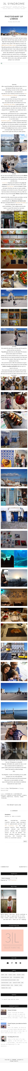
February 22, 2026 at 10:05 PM (12, 816)
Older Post (22, 866)
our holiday (4, 982)
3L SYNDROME (14, 3)
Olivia (18, 974)
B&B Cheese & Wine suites (9, 45)
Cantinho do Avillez (21, 202)
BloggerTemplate (14, 1061)
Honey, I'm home (12, 1010)
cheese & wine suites (14, 795)
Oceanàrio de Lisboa (9, 104)
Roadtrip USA (5, 977)
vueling (4, 798)
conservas (4, 182)
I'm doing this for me (13, 1036)
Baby (2, 974)
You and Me (17, 977)
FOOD (10, 974)
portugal (10, 796)
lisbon (3, 796)
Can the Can (10, 186)
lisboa (24, 795)
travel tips (4, 987)
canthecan (9, 794)
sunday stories (5, 985)
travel (16, 796)
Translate (13, 880)
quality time (16, 982)
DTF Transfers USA (11, 825)
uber (21, 796)
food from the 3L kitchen (8, 979)
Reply (25, 841)
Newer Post (5, 866)
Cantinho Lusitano (6, 120)
